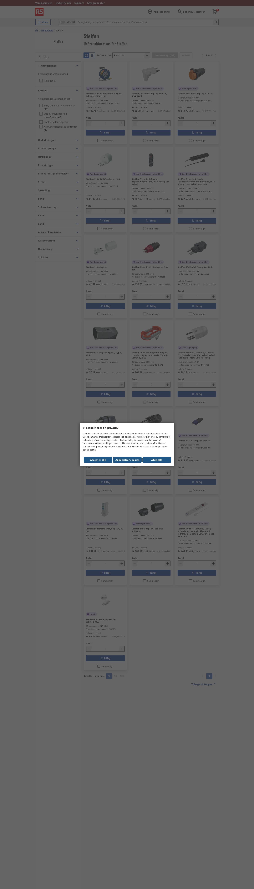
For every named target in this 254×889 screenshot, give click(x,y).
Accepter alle (98, 460)
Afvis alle (156, 460)
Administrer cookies (127, 460)
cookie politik (89, 449)
